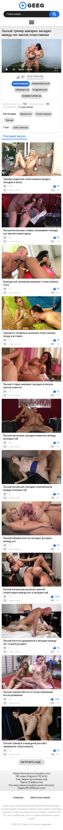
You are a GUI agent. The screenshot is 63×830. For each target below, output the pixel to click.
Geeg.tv (25, 824)
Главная (18, 797)
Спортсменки (43, 114)
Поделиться (40, 90)
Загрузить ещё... (31, 762)
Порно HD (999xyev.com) (32, 788)
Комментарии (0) (31, 96)
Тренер (9, 120)
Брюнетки (25, 114)
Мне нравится (18, 77)
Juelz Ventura (20, 127)
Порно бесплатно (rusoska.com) (31, 773)
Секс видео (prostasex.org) (31, 779)
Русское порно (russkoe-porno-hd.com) (31, 785)
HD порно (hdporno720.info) (31, 776)
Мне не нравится (23, 77)
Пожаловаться (40, 83)
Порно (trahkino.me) (31, 782)
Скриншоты (22, 90)
